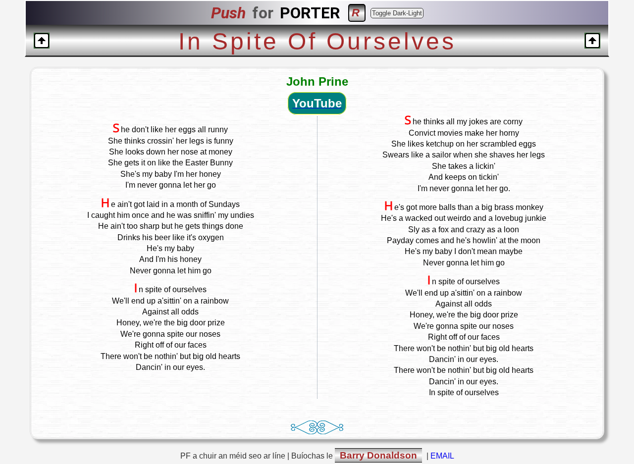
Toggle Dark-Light (397, 13)
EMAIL (442, 456)
